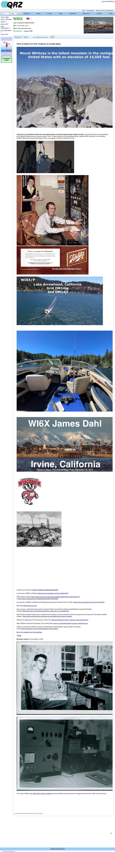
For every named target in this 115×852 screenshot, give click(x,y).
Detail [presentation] (26, 37)
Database (27, 13)
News (38, 13)
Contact (99, 13)
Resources (86, 13)
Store (60, 13)
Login (110, 13)
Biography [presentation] (18, 37)
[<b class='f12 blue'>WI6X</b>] (98, 33)
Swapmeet (73, 13)
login (83, 10)
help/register (90, 10)
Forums (49, 13)
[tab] (17, 37)
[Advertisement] (62, 833)
